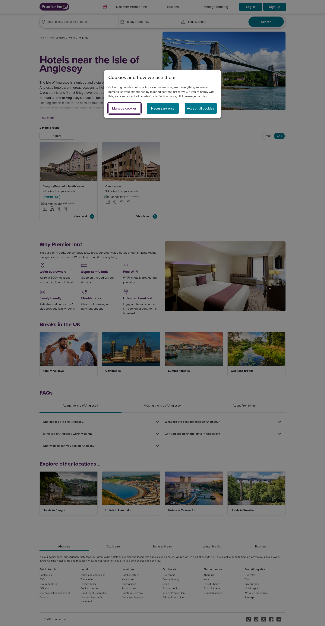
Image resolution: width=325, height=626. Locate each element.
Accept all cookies (200, 108)
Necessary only (162, 108)
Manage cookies (124, 108)
